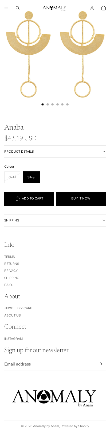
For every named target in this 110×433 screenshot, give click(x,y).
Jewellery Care (18, 308)
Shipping (11, 220)
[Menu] (6, 8)
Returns (11, 264)
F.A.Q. (8, 285)
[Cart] (103, 8)
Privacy (11, 271)
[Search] (17, 8)
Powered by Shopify (75, 426)
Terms (9, 257)
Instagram (13, 339)
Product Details (19, 151)
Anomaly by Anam (46, 426)
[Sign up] (100, 364)
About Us (12, 315)
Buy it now (80, 198)
